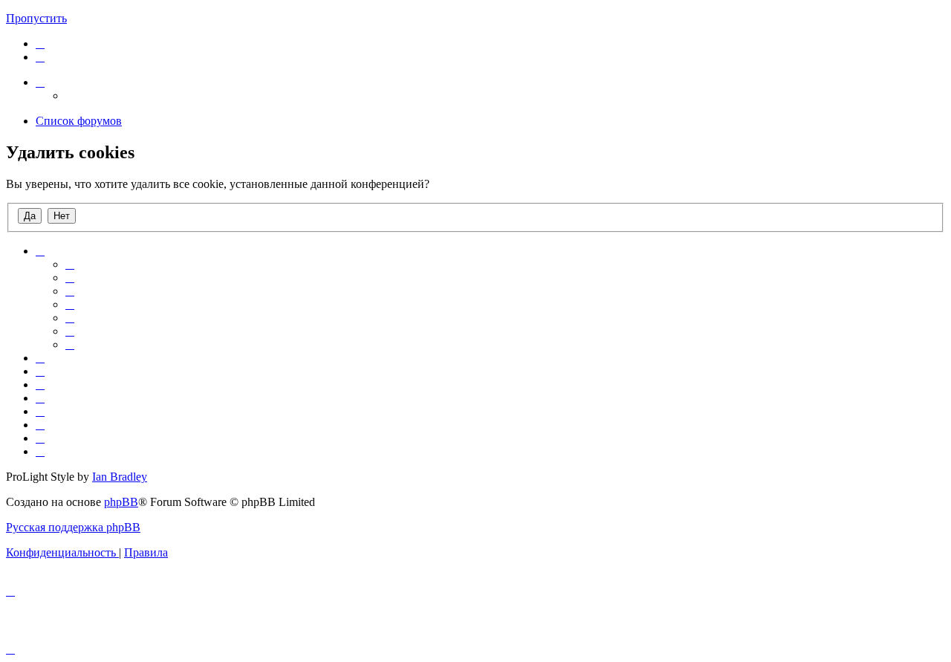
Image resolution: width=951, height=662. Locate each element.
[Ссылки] (40, 82)
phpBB (121, 502)
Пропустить (36, 18)
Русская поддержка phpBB (73, 527)
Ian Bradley (119, 476)
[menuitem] (40, 43)
